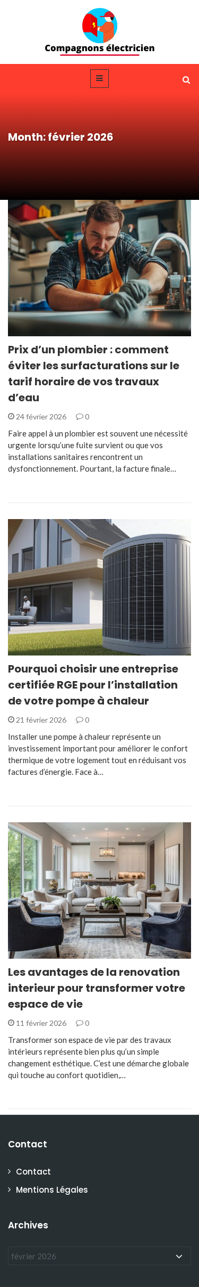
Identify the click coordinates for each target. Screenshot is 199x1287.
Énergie (36, 649)
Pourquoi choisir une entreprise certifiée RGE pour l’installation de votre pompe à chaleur (93, 684)
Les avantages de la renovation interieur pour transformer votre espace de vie (96, 988)
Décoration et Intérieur (69, 952)
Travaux (38, 330)
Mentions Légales (52, 1189)
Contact (33, 1171)
